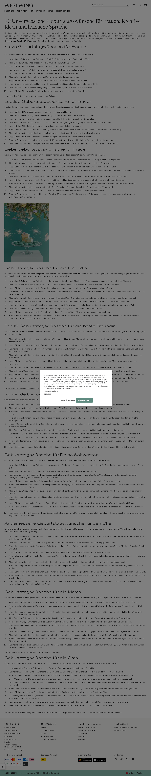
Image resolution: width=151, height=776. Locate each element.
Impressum (47, 394)
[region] (76, 388)
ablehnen (82, 387)
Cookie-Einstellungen (67, 400)
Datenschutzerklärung (51, 391)
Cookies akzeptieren (84, 400)
